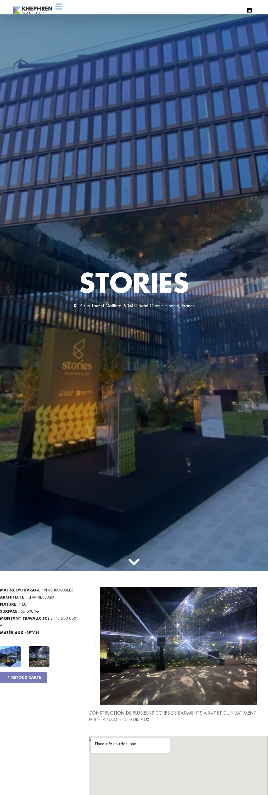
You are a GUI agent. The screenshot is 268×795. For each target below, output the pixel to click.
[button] (94, 645)
